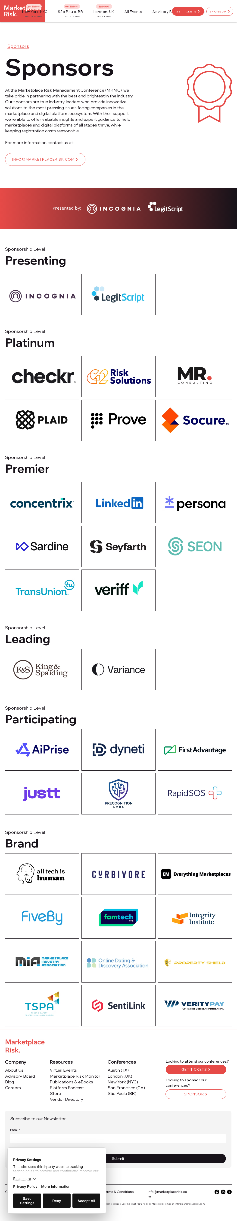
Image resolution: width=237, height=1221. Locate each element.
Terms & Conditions (118, 1192)
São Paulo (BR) (122, 1093)
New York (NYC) (123, 1082)
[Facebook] (217, 1192)
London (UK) (120, 1076)
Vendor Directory (66, 1099)
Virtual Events (63, 1070)
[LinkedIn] (223, 1192)
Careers (13, 1087)
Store (55, 1093)
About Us (14, 1070)
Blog (9, 1082)
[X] (229, 1192)
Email (15, 1130)
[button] (133, 11)
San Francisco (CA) (126, 1087)
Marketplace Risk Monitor (75, 1076)
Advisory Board (20, 1076)
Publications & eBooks (71, 1082)
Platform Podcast (67, 1087)
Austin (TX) (118, 1070)
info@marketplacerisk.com (190, 1203)
